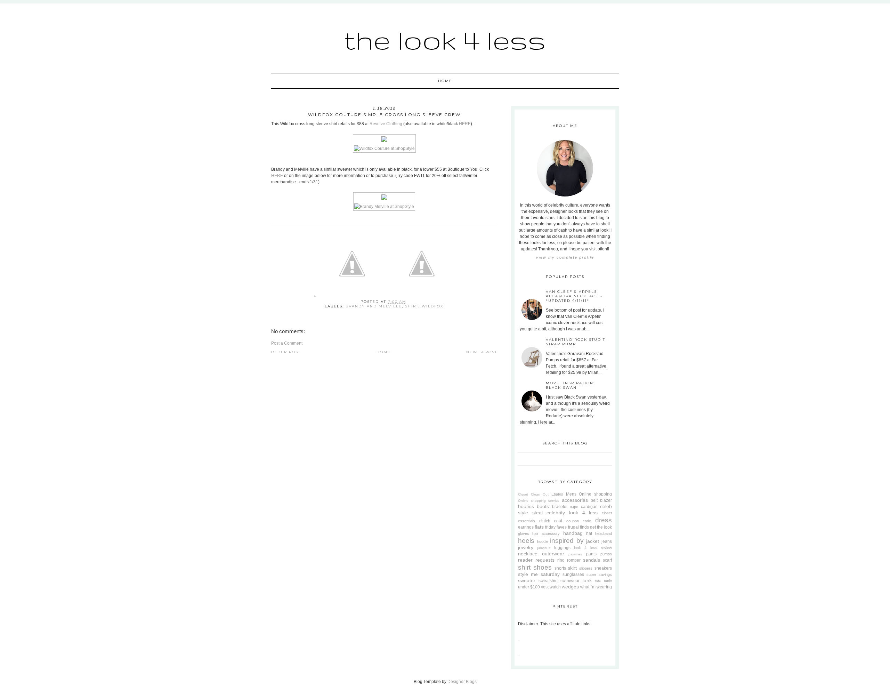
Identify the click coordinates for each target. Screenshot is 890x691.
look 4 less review (593, 548)
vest (545, 587)
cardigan (589, 506)
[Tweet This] (352, 297)
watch (555, 587)
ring (561, 560)
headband (603, 533)
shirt (412, 306)
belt (594, 500)
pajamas (575, 554)
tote (598, 581)
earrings (526, 527)
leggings (562, 547)
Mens (571, 494)
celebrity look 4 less (572, 512)
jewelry (525, 547)
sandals (591, 560)
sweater (526, 580)
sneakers (603, 568)
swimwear (570, 580)
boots (543, 506)
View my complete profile (565, 257)
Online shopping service (538, 501)
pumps (606, 554)
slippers (585, 568)
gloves (523, 533)
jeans (606, 541)
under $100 (529, 587)
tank (587, 580)
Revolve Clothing (386, 123)
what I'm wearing (596, 587)
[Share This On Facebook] (314, 297)
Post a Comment (286, 343)
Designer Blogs (462, 681)
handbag (573, 533)
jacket (592, 541)
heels (526, 540)
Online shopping (595, 494)
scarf (607, 560)
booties (526, 506)
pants (591, 554)
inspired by (567, 540)
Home (445, 81)
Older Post (286, 352)
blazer (606, 500)
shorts (560, 568)
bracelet (559, 506)
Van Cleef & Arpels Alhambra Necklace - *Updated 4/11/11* (574, 296)
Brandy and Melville (374, 306)
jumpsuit (543, 548)
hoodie (542, 541)
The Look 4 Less (445, 40)
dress (603, 520)
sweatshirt (548, 580)
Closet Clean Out (533, 494)
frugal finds (578, 527)
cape (574, 507)
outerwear (553, 553)
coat (558, 521)
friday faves (556, 527)
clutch (544, 521)
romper (574, 560)
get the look (601, 527)
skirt (572, 568)
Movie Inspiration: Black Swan (570, 385)
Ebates (557, 494)
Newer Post (481, 352)
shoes (542, 567)
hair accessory (546, 533)
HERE (465, 123)
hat (589, 533)
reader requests (536, 560)
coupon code (578, 521)
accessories (575, 500)
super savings (599, 574)
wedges (570, 586)
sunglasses (573, 574)
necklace (527, 553)
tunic (608, 581)
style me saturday (539, 574)
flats (539, 527)
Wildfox (433, 306)
